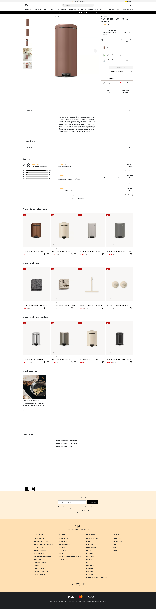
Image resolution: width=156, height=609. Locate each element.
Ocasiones (89, 559)
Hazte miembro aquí (126, 33)
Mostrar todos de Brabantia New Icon (121, 317)
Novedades (111, 9)
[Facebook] (72, 584)
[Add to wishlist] (44, 254)
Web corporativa (117, 541)
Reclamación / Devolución (41, 541)
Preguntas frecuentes (40, 550)
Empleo (115, 544)
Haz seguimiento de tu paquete (42, 556)
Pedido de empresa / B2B (41, 571)
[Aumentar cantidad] (107, 67)
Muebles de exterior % (94, 9)
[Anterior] (37, 51)
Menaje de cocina (53, 9)
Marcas (119, 9)
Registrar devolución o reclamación (43, 544)
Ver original (73, 195)
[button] (105, 24)
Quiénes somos (117, 538)
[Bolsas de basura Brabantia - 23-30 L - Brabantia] (104, 60)
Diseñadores (89, 544)
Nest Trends (89, 568)
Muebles (83, 9)
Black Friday (89, 571)
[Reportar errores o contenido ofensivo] (132, 170)
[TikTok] (83, 584)
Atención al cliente (39, 538)
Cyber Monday (90, 574)
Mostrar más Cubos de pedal (64, 446)
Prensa (115, 550)
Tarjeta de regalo (63, 559)
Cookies (36, 565)
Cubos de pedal (54, 16)
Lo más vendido (90, 556)
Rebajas (88, 550)
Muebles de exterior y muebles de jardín (70, 556)
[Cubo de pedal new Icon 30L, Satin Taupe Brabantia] (66, 50)
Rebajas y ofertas (128, 9)
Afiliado (115, 547)
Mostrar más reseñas (78, 198)
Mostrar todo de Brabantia (124, 263)
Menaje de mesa (27, 9)
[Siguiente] (95, 51)
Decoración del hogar (40, 9)
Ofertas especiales (91, 547)
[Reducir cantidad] (102, 67)
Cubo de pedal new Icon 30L (66, 16)
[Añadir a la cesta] (48, 254)
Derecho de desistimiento (41, 574)
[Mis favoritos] (127, 5)
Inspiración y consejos (92, 538)
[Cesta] (131, 5)
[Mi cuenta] (123, 5)
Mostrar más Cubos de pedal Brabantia (66, 440)
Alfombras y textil (74, 9)
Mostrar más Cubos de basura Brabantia (67, 443)
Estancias (88, 562)
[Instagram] (78, 584)
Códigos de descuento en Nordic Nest (96, 577)
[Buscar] (63, 5)
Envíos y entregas (39, 553)
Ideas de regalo (90, 565)
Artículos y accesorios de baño (41, 16)
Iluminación (64, 9)
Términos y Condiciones (40, 559)
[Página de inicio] (26, 5)
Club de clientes (38, 547)
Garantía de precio (39, 568)
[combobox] (129, 1)
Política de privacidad (40, 562)
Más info (129, 83)
